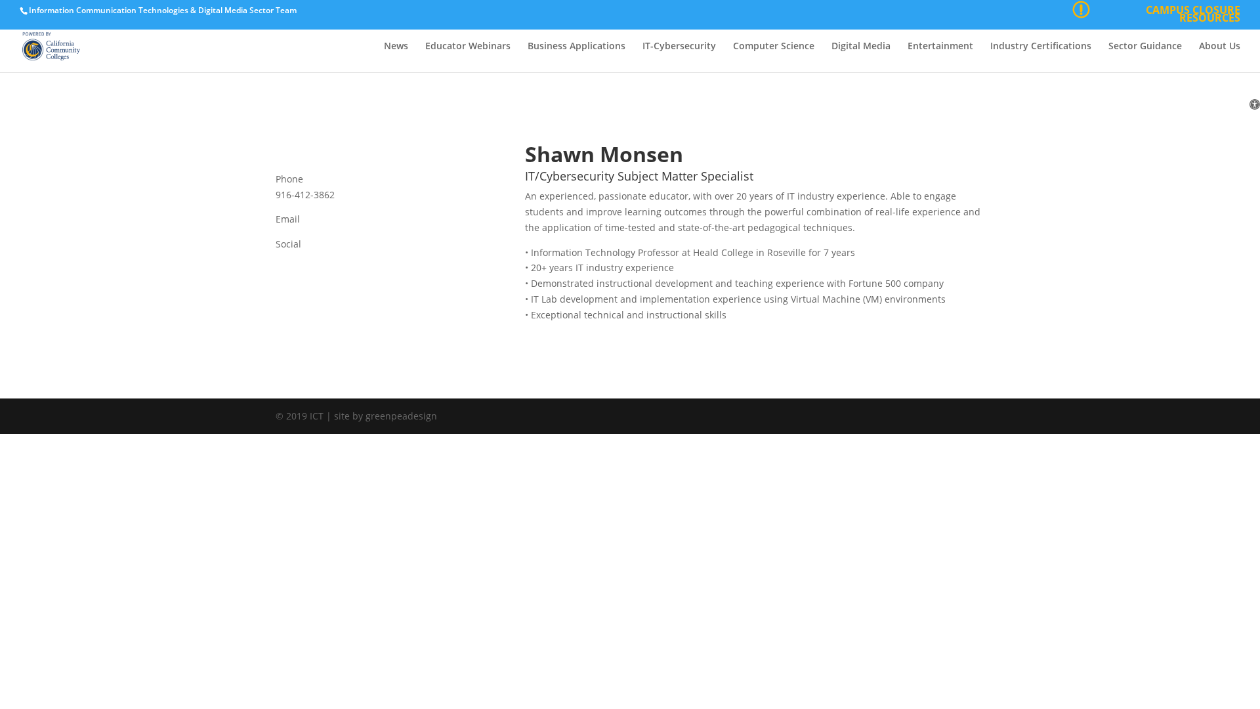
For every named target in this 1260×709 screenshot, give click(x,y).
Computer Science (773, 46)
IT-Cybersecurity (679, 46)
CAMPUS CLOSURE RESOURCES (1193, 15)
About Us (1219, 46)
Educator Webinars (468, 46)
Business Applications (576, 46)
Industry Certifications (1040, 46)
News (396, 46)
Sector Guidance (1145, 46)
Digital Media (861, 46)
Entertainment (940, 46)
